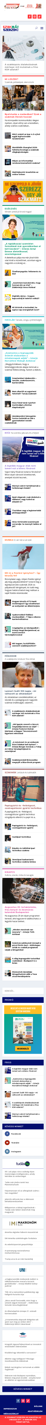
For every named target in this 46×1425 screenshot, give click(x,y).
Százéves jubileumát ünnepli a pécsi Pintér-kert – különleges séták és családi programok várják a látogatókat (23, 946)
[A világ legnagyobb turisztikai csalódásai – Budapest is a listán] (8, 960)
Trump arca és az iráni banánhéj (19, 1259)
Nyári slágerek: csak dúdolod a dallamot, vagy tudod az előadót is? (26, 499)
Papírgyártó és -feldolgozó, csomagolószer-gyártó (25, 826)
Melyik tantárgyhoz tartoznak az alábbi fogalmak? (22, 1368)
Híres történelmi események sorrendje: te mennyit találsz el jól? (26, 524)
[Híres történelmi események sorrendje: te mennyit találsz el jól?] (8, 523)
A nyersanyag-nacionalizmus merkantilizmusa (17, 1251)
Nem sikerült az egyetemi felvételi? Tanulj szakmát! (24, 392)
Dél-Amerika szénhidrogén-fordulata (21, 1238)
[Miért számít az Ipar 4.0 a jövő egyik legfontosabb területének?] (8, 135)
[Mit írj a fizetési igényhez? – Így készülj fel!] (23, 556)
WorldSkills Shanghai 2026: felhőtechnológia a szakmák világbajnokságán (25, 149)
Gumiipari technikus (21, 837)
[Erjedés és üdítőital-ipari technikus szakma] (8, 849)
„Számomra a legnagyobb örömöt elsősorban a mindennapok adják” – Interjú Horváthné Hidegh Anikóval (21, 357)
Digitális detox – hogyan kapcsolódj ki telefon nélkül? (25, 297)
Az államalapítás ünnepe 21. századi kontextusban (20, 1312)
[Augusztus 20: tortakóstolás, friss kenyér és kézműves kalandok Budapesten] (23, 890)
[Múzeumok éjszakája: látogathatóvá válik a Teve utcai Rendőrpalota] (8, 973)
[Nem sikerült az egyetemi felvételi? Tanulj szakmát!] (8, 393)
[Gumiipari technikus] (8, 838)
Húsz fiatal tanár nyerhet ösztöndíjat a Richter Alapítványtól (24, 405)
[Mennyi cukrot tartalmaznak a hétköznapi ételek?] (8, 487)
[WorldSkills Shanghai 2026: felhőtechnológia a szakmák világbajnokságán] (8, 149)
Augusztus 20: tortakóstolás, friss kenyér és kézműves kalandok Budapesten (21, 910)
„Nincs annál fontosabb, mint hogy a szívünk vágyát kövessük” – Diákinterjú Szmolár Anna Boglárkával (21, 1302)
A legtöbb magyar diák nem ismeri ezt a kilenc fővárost (20, 467)
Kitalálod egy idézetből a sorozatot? (20, 1352)
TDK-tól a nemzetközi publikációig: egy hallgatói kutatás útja (22, 1293)
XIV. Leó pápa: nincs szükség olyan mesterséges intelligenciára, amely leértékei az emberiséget (20, 1173)
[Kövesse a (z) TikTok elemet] (39, 17)
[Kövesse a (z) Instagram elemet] (35, 17)
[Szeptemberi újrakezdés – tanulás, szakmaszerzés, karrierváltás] (8, 379)
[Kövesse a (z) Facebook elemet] (30, 17)
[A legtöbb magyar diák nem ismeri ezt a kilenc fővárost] (23, 449)
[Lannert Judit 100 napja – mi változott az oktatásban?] (23, 674)
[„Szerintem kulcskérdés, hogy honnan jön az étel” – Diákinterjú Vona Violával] (8, 284)
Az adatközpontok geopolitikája (19, 1244)
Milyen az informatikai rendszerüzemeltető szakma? (26, 162)
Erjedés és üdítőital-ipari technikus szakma (23, 849)
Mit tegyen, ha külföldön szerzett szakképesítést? (24, 644)
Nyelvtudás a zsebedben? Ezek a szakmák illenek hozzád (23, 115)
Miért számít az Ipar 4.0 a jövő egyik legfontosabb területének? (26, 136)
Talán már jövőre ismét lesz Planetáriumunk (17, 1183)
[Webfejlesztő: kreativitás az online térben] (8, 173)
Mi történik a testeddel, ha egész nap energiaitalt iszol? (25, 308)
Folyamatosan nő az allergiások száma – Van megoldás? (22, 1191)
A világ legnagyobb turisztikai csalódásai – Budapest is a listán (26, 960)
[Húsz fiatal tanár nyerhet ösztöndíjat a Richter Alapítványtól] (8, 404)
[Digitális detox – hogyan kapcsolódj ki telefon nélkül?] (8, 297)
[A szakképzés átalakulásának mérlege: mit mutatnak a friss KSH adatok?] (8, 712)
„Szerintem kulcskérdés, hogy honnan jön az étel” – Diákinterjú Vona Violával (26, 285)
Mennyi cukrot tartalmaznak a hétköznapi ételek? (26, 487)
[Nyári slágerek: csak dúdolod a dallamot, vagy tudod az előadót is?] (8, 498)
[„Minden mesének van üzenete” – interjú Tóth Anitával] (8, 931)
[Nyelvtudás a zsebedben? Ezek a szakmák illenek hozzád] (23, 98)
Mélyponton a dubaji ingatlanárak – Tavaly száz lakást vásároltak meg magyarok (20, 1209)
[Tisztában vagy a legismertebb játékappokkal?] (8, 512)
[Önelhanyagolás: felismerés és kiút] (8, 273)
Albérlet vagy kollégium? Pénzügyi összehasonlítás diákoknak (19, 1360)
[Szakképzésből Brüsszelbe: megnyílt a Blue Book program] (8, 761)
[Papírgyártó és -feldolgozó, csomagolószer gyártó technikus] (23, 789)
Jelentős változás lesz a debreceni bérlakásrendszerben (19, 1200)
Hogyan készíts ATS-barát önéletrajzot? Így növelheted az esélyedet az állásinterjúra (26, 603)
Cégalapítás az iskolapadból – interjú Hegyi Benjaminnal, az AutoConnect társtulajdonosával (22, 631)
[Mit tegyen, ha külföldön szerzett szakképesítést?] (8, 645)
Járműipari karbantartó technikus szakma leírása (24, 860)
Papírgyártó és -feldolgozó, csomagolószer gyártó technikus (23, 806)
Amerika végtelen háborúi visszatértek (21, 1232)
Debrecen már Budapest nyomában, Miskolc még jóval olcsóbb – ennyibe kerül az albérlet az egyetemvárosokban (23, 1377)
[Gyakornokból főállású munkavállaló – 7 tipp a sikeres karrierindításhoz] (8, 616)
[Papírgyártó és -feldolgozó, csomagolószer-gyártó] (8, 827)
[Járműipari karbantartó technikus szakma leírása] (8, 861)
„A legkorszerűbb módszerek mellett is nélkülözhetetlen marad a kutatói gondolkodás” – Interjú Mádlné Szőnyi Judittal (21, 1282)
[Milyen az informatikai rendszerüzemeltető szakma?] (8, 162)
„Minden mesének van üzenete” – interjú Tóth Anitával (23, 932)
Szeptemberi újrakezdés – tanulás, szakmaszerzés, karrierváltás (24, 380)
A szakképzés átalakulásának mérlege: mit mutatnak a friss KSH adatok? (21, 67)
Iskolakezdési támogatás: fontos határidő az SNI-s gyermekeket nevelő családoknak (20, 419)
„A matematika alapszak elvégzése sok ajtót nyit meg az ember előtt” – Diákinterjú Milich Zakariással (21, 1321)
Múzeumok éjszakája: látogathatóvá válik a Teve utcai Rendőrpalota (24, 974)
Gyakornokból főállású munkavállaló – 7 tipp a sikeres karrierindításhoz (26, 617)
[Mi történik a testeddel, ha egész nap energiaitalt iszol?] (8, 309)
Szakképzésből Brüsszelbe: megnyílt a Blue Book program (26, 761)
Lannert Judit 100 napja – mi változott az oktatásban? (20, 692)
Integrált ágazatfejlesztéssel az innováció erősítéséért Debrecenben (23, 1345)
